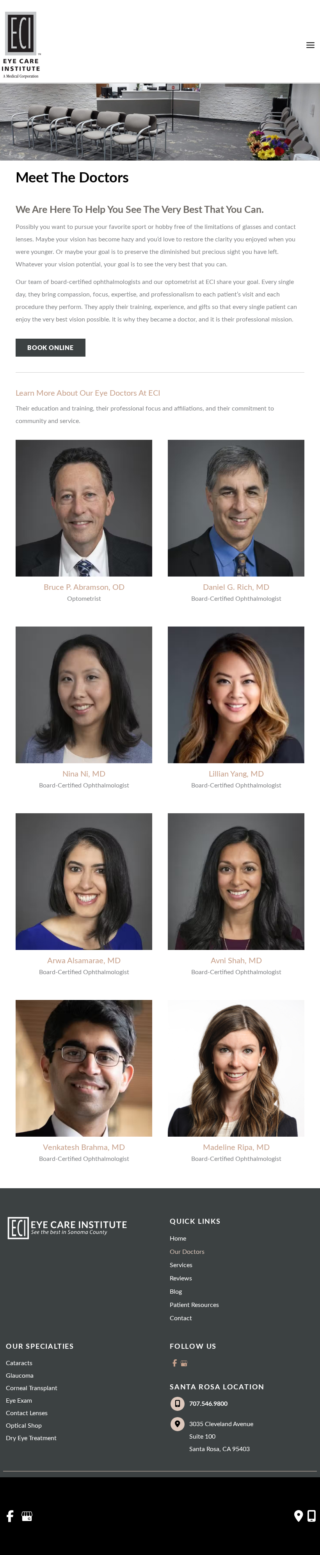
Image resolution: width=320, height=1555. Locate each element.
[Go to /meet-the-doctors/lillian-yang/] (236, 695)
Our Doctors (187, 1252)
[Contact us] (298, 1516)
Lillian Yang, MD (236, 774)
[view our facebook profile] (174, 1363)
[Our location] (311, 1516)
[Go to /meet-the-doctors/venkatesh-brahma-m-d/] (84, 1068)
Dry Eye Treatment (31, 1438)
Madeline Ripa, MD (236, 1148)
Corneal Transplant (31, 1388)
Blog (176, 1292)
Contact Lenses (27, 1413)
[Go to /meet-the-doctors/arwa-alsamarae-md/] (84, 881)
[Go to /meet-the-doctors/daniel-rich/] (236, 508)
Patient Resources (194, 1305)
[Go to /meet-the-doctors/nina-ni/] (84, 695)
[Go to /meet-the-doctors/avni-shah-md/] (236, 881)
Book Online (50, 347)
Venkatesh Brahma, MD (84, 1148)
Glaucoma (20, 1376)
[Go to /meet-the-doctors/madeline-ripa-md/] (236, 1068)
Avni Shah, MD (236, 961)
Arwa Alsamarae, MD (84, 961)
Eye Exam (19, 1401)
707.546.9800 (208, 1404)
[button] (50, 348)
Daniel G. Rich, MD (236, 587)
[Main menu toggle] (310, 45)
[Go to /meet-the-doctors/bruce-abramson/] (84, 508)
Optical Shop (24, 1426)
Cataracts (19, 1363)
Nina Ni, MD (83, 774)
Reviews (181, 1278)
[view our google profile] (183, 1363)
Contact (181, 1318)
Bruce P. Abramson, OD (84, 587)
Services (181, 1265)
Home (178, 1238)
